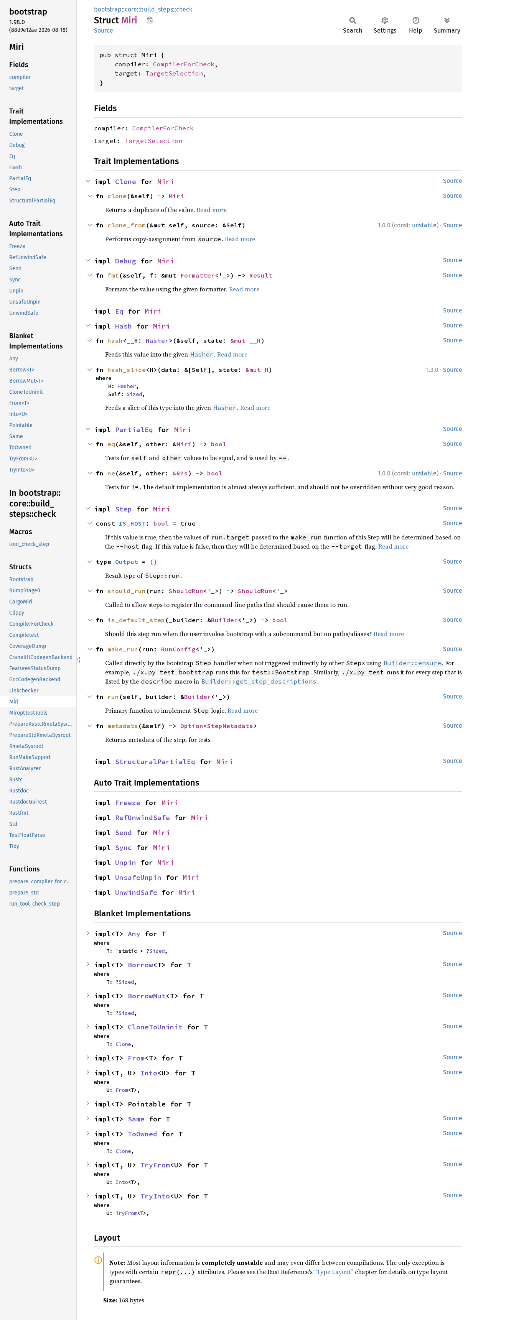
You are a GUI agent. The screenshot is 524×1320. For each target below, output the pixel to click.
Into (148, 1072)
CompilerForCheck (183, 64)
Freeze (127, 802)
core (131, 9)
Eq (119, 311)
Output (126, 561)
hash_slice (126, 369)
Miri (165, 181)
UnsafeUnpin (138, 877)
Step (123, 509)
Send (123, 832)
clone (117, 196)
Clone (125, 181)
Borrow (140, 964)
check (184, 9)
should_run (126, 591)
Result (260, 275)
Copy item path (149, 19)
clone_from (126, 225)
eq (111, 444)
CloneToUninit (155, 1026)
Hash (123, 326)
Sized (134, 394)
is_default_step (136, 620)
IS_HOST (132, 523)
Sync (123, 847)
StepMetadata (230, 726)
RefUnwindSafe (142, 817)
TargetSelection (174, 73)
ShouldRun (186, 591)
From (136, 1058)
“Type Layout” (333, 1271)
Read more (211, 209)
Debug (125, 260)
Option (191, 726)
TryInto (155, 1196)
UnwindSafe (136, 892)
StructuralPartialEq (155, 761)
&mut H (257, 369)
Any (134, 933)
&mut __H (245, 340)
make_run (122, 649)
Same (136, 1119)
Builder (224, 620)
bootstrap (108, 9)
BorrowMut (147, 995)
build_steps (156, 9)
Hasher (157, 340)
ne (111, 473)
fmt (113, 275)
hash (115, 340)
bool (218, 444)
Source (103, 30)
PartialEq (134, 429)
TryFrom (155, 1165)
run (113, 696)
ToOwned (142, 1133)
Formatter (197, 275)
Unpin (125, 862)
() (153, 561)
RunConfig (178, 649)
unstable (424, 225)
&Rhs (180, 473)
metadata (122, 726)
